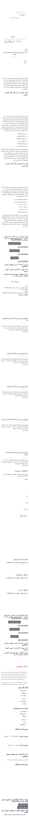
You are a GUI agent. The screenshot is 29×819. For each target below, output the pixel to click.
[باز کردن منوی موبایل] (14, 23)
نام (27, 496)
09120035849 (23, 247)
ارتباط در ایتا (23, 590)
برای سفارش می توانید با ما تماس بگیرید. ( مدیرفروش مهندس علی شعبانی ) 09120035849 (16, 238)
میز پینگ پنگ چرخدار (18, 416)
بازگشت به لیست (24, 289)
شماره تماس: (16, 736)
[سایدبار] (27, 817)
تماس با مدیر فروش (21, 559)
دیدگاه (26, 479)
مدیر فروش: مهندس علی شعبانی (17, 562)
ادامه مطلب (25, 331)
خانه (27, 47)
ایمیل (27, 502)
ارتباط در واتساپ (22, 575)
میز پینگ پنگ (23, 47)
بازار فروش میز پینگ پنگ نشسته (17, 353)
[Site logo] (22, 5)
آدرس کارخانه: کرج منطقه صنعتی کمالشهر (16, 265)
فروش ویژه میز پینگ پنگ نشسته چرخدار (14, 419)
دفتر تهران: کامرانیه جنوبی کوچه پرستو (16, 270)
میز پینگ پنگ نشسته (15, 281)
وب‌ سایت (25, 509)
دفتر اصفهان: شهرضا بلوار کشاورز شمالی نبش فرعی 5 (16, 275)
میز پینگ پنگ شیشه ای (18, 315)
